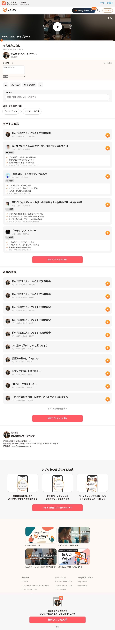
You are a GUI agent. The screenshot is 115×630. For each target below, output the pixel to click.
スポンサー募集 (60, 589)
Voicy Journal (82, 581)
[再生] (107, 135)
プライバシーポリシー (29, 589)
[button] (57, 26)
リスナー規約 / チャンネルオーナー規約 (35, 585)
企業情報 (25, 581)
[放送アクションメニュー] (40, 84)
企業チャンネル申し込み (63, 585)
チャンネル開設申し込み (63, 581)
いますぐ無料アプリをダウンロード (57, 508)
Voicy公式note (82, 585)
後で (57, 627)
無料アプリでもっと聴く (58, 259)
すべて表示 (108, 63)
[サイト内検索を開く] (99, 10)
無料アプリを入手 (57, 619)
